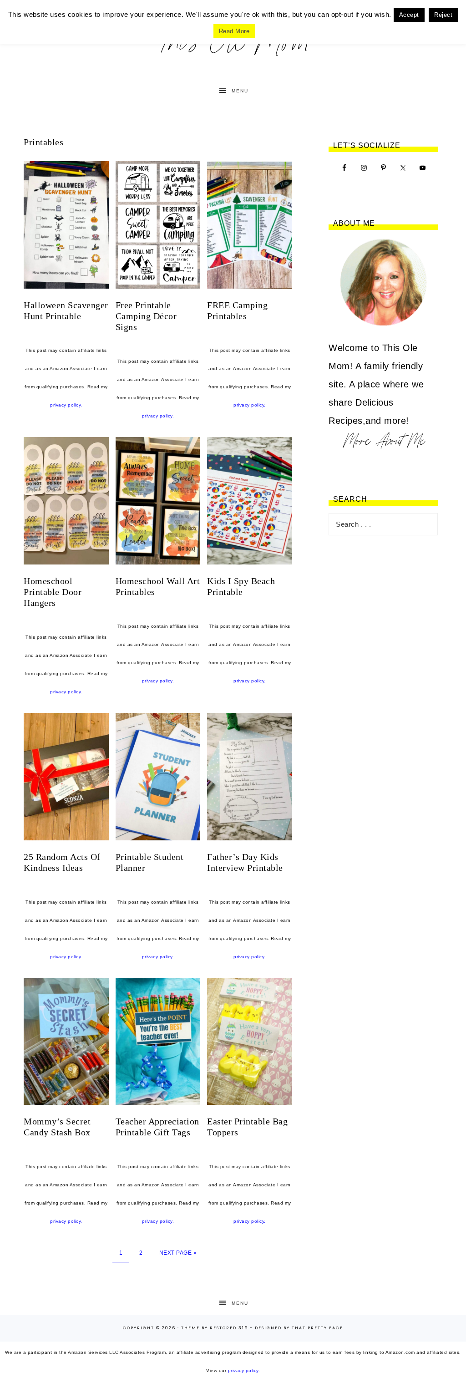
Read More (234, 31)
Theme (190, 1328)
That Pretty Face (317, 1328)
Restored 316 (229, 1328)
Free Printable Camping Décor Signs (146, 316)
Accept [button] (409, 14)
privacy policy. (66, 404)
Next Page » (178, 1253)
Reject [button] (443, 14)
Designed (268, 1328)
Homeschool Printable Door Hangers (52, 592)
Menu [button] (240, 90)
